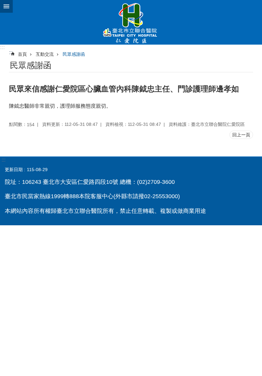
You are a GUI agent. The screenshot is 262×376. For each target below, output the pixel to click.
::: (2, 47)
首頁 (22, 54)
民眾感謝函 (74, 54)
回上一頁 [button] (241, 134)
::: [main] (11, 52)
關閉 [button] (6, 6)
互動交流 (45, 54)
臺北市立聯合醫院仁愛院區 (131, 22)
